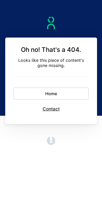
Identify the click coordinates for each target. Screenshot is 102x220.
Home (51, 93)
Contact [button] (51, 109)
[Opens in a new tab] (51, 143)
